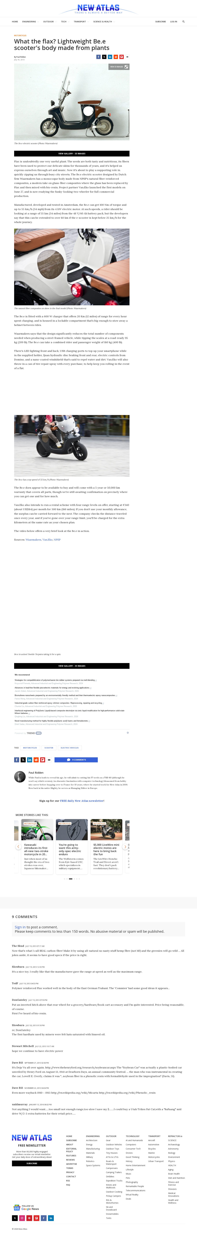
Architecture (91, 1140)
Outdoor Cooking (114, 1191)
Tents (108, 1218)
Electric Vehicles (70, 748)
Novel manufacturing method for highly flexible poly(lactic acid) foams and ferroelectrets (51, 721)
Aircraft (151, 1140)
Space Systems (93, 1165)
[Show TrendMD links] (128, 733)
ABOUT (69, 1144)
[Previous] (18, 847)
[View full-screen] (126, 67)
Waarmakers (33, 539)
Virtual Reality (132, 1194)
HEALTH (172, 1165)
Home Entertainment (135, 1165)
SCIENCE (172, 1140)
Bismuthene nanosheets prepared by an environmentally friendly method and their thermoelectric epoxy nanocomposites (65, 695)
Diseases (172, 1189)
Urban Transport (156, 1161)
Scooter (49, 748)
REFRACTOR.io (175, 1136)
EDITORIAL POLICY (71, 1150)
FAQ (68, 1184)
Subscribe (32, 1163)
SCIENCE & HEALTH (102, 21)
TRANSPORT (80, 21)
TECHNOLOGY (132, 1136)
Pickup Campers (113, 1196)
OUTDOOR (48, 21)
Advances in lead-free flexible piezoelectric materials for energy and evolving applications (52, 688)
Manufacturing (93, 1148)
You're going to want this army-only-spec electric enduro (70, 849)
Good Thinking (132, 1157)
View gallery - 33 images (71, 153)
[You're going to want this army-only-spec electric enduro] (72, 829)
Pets (128, 1178)
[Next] (125, 847)
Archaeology (174, 1144)
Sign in (20, 927)
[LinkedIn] (110, 57)
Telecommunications (135, 1190)
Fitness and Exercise (173, 1183)
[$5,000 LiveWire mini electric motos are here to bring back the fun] (106, 829)
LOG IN (173, 21)
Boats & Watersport (111, 1162)
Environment (174, 1157)
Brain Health (174, 1173)
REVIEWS (70, 1159)
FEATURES (71, 1155)
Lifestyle (130, 1169)
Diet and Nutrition (176, 1178)
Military (89, 1157)
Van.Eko (47, 539)
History (129, 1161)
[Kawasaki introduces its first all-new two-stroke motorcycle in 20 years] (37, 829)
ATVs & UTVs (112, 1157)
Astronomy (173, 1148)
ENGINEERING (29, 21)
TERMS (69, 1168)
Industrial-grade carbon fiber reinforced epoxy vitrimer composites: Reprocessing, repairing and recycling (58, 703)
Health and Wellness (173, 1201)
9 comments (79, 759)
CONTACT (71, 1176)
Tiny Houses (112, 1152)
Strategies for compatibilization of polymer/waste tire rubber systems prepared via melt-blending (55, 680)
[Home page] (98, 8)
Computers (131, 1144)
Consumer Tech (133, 1148)
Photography (132, 1182)
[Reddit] (116, 57)
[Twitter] (104, 57)
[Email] (127, 57)
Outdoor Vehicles (114, 1144)
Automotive (153, 1144)
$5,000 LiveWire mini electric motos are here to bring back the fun (106, 849)
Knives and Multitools (111, 1186)
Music (128, 1173)
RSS (68, 1180)
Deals (128, 1198)
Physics (171, 1161)
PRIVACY (70, 1172)
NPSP (57, 539)
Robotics (90, 1161)
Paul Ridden (36, 772)
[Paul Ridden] (20, 777)
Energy (89, 1144)
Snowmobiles (112, 1214)
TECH (63, 21)
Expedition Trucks (114, 1180)
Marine (151, 1152)
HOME (15, 21)
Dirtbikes (110, 1176)
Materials (90, 1152)
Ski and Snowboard (111, 1208)
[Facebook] (98, 57)
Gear (108, 1140)
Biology (171, 1152)
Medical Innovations (173, 1194)
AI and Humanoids (134, 1140)
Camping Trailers (114, 1172)
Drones (129, 1152)
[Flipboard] (121, 57)
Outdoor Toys (112, 1148)
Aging (170, 1169)
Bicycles (152, 1148)
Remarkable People (135, 1186)
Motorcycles (20, 35)
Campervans (112, 1168)
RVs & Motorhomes (112, 1201)
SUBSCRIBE (160, 21)
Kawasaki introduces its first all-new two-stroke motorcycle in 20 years (36, 851)
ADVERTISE (71, 1164)
